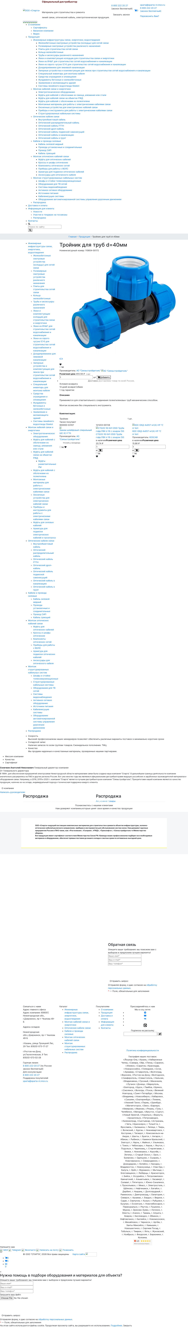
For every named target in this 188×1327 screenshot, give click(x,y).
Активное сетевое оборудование (55, 190)
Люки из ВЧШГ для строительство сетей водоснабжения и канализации (75, 61)
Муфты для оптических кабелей (54, 159)
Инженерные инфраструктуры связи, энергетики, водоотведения (66, 40)
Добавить (105, 377)
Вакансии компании (43, 30)
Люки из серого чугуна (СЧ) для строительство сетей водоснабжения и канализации (82, 64)
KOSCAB (153, 437)
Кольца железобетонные (50, 52)
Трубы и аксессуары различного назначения (61, 55)
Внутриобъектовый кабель (51, 119)
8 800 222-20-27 (31, 1065)
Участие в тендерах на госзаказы (50, 214)
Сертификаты (40, 27)
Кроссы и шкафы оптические (53, 162)
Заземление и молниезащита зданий (57, 83)
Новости (37, 211)
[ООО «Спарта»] (31, 10)
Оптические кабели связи (46, 116)
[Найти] (30, 230)
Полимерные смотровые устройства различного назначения (69, 46)
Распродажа (39, 202)
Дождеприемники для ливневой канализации (61, 67)
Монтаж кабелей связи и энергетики (52, 89)
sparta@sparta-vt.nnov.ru (152, 5)
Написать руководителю (12, 792)
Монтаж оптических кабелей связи (51, 156)
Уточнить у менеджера (71, 443)
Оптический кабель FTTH (51, 125)
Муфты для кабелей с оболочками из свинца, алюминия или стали (72, 95)
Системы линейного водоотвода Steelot (58, 86)
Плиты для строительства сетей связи (58, 49)
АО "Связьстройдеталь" (88, 370)
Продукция (34, 37)
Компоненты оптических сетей (54, 165)
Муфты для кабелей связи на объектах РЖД (60, 98)
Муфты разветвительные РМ (47, 464)
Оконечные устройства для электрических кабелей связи (68, 107)
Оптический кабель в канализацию (56, 135)
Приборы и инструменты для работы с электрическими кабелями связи (75, 110)
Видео (36, 33)
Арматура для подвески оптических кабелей (61, 171)
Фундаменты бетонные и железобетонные (59, 79)
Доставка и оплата (37, 205)
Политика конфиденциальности (142, 1050)
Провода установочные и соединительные (60, 147)
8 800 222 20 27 (119, 5)
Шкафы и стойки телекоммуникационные (59, 181)
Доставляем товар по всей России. (111, 380)
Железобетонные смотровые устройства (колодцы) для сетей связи (73, 43)
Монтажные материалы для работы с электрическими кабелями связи (74, 104)
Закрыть (127, 1325)
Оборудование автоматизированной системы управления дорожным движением (79, 199)
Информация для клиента (41, 208)
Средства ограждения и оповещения (57, 76)
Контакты (33, 221)
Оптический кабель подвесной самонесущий (61, 132)
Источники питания (48, 193)
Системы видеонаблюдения (52, 187)
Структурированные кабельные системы (59, 113)
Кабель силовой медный (50, 144)
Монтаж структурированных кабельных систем (57, 178)
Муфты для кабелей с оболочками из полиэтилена (64, 101)
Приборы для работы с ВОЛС (53, 168)
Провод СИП (44, 150)
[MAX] (145, 1025)
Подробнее (116, 1325)
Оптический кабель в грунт (52, 138)
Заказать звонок (121, 14)
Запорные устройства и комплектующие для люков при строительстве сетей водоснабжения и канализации (94, 70)
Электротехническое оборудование (56, 92)
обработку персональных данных (55, 1319)
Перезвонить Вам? (149, 16)
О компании (34, 24)
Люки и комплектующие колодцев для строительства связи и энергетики (76, 58)
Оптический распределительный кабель (58, 122)
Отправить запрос (119, 981)
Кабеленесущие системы (51, 196)
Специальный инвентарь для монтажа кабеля (61, 73)
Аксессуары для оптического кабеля (57, 175)
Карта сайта (79, 1254)
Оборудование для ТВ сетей (52, 184)
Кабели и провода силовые (47, 141)
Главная (73, 236)
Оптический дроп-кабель (51, 129)
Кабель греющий (46, 153)
